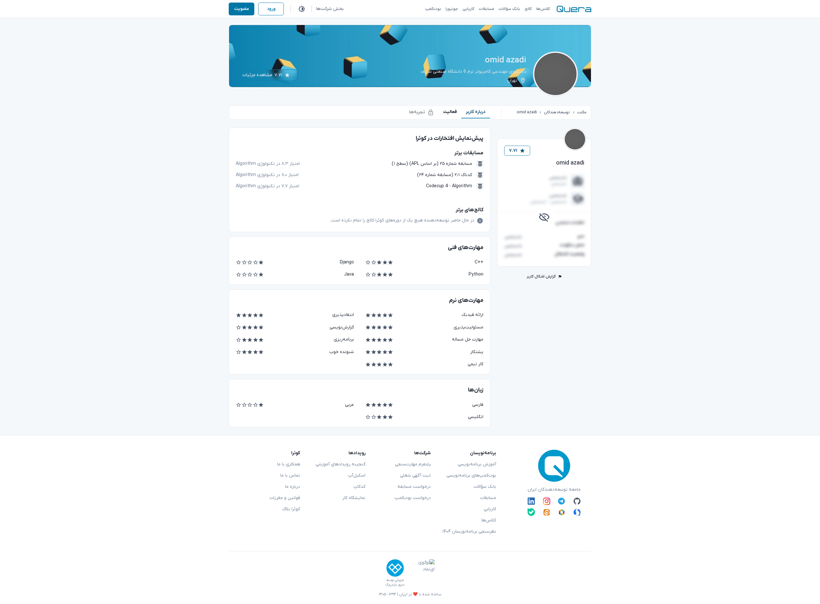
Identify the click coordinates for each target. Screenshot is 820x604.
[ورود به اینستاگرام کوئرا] (546, 501)
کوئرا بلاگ (291, 509)
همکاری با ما (288, 464)
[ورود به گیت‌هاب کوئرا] (577, 501)
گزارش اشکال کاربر (541, 276)
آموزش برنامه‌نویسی (477, 464)
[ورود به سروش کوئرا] (577, 512)
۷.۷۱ (513, 151)
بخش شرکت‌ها (330, 9)
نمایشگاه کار (353, 498)
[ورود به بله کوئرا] (531, 512)
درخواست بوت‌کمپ (413, 498)
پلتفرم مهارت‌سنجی (413, 464)
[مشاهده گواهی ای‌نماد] (422, 573)
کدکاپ (359, 487)
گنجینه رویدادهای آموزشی (340, 464)
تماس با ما (290, 475)
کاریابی (490, 509)
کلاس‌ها (488, 520)
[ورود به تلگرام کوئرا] (561, 501)
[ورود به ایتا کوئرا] (546, 512)
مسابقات (488, 498)
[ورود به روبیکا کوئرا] (561, 512)
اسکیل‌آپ (356, 475)
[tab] (475, 112)
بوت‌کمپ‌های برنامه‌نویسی (471, 475)
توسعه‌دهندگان (557, 112)
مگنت (581, 112)
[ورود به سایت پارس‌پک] (395, 568)
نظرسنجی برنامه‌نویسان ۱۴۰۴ (469, 531)
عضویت (241, 9)
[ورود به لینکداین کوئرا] (531, 501)
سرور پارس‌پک (395, 585)
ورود (271, 9)
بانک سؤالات (485, 487)
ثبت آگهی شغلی (415, 475)
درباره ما (292, 487)
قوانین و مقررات (285, 498)
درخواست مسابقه (414, 487)
